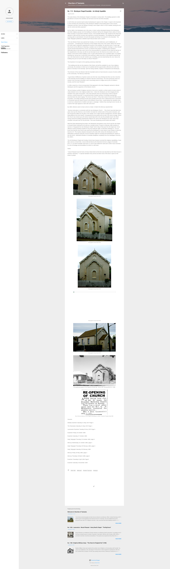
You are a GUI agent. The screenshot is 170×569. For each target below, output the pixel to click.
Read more (118, 523)
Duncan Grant (9, 18)
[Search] (123, 4)
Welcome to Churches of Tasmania (77, 512)
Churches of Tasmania (76, 3)
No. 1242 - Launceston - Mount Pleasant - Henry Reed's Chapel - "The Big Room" (89, 527)
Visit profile (9, 21)
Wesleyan (95, 470)
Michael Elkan (97, 562)
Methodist (79, 470)
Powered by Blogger (95, 560)
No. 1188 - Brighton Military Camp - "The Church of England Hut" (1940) (87, 543)
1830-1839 (73, 470)
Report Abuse (4, 42)
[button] (120, 11)
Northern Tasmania (87, 470)
